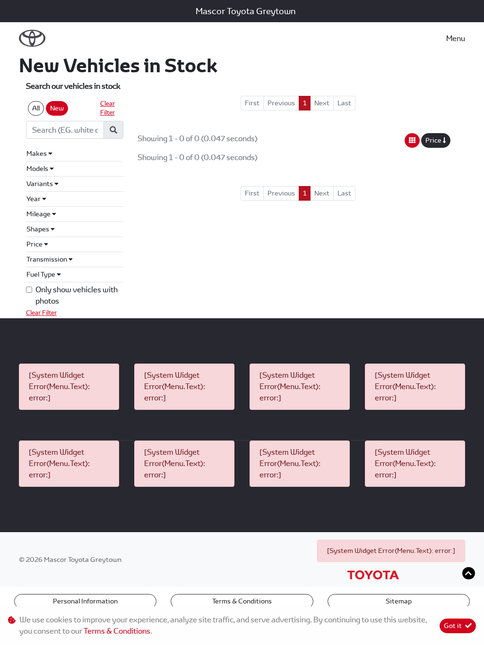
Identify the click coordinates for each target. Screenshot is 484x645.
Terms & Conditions (242, 601)
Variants (40, 183)
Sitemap (399, 601)
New (57, 108)
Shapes (38, 229)
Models (38, 168)
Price (35, 244)
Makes (37, 153)
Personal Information (85, 601)
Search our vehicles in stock (73, 86)
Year (34, 199)
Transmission (47, 259)
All (36, 108)
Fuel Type (41, 274)
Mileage (39, 214)
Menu (455, 38)
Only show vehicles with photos (76, 295)
